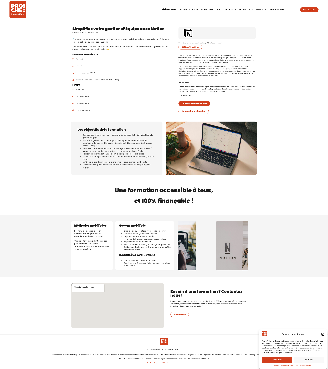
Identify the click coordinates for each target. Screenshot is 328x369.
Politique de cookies (281, 366)
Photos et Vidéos (226, 9)
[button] (323, 334)
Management (277, 9)
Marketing (262, 9)
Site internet (208, 9)
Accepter (277, 359)
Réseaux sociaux (189, 9)
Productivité (246, 9)
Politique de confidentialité (300, 366)
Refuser (309, 359)
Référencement (170, 9)
